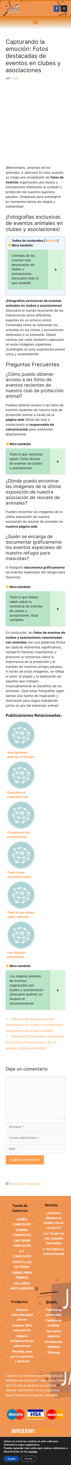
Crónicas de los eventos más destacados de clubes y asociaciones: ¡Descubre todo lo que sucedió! (35, 1025)
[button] (35, 22)
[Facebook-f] (57, 8)
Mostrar (51, 240)
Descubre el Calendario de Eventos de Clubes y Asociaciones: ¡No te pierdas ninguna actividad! (35, 1042)
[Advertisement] (35, 123)
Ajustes (28, 1458)
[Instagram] (64, 8)
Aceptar (11, 1458)
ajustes (32, 1451)
